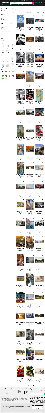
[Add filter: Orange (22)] (9, 71)
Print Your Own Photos (12, 0)
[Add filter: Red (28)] (6, 71)
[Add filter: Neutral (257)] (6, 78)
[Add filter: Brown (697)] (3, 75)
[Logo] (5, 3)
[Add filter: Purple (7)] (13, 75)
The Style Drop (4, 4)
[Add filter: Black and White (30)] (3, 71)
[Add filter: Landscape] (3, 50)
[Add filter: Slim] (12, 45)
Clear (11, 23)
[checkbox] (3, 59)
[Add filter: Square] (8, 46)
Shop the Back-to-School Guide (23, 0)
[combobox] (21, 3)
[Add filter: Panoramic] (7, 50)
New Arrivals (27, 4)
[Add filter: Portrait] (3, 46)
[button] (12, 0)
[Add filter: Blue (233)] (6, 75)
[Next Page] (43, 12)
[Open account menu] (39, 3)
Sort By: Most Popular (29, 12)
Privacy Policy (4, 409)
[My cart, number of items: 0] (43, 2)
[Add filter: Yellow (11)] (13, 71)
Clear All (13, 12)
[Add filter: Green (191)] (3, 78)
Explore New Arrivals (33, 0)
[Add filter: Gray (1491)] (9, 75)
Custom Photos (20, 4)
